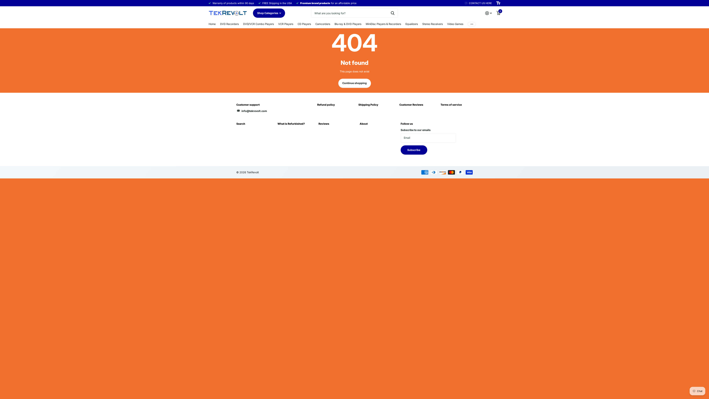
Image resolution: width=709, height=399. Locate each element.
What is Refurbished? (291, 123)
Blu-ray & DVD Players (348, 23)
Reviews (323, 123)
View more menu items (472, 24)
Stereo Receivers (432, 23)
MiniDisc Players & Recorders (383, 23)
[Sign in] (488, 13)
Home (212, 23)
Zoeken (393, 13)
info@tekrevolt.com (254, 110)
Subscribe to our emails (416, 130)
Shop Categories (268, 13)
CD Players (304, 23)
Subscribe (414, 149)
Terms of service (451, 104)
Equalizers (411, 23)
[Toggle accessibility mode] (498, 3)
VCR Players (285, 23)
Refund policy (326, 104)
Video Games (455, 23)
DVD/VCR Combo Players (258, 23)
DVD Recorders (229, 23)
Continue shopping (354, 83)
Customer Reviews (411, 104)
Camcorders (322, 23)
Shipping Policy (368, 104)
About (364, 123)
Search (240, 123)
